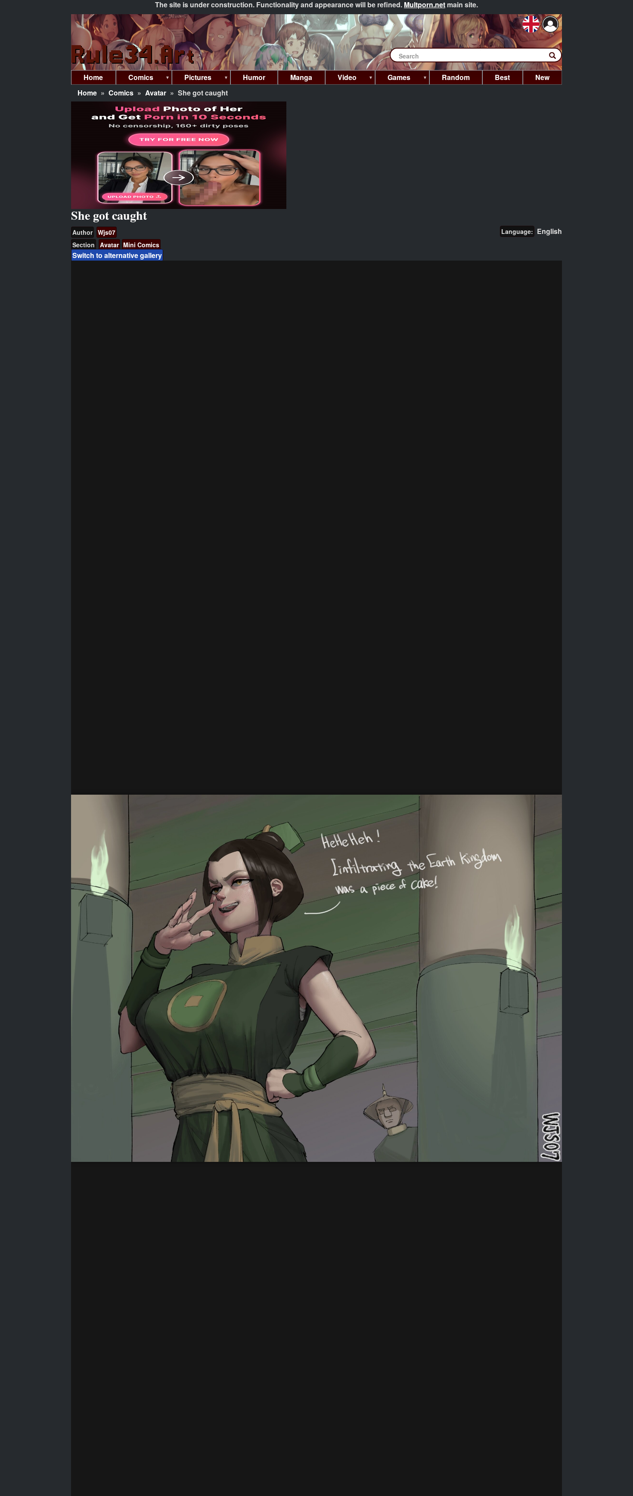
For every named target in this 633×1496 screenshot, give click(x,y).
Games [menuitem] (392, 78)
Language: (517, 231)
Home (87, 93)
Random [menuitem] (456, 77)
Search (556, 57)
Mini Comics (141, 244)
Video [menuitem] (341, 78)
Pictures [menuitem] (191, 78)
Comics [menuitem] (134, 78)
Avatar (155, 93)
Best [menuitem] (502, 77)
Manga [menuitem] (301, 77)
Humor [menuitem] (254, 77)
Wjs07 (106, 232)
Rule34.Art (133, 55)
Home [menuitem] (93, 77)
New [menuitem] (542, 77)
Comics (121, 93)
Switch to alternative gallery (117, 255)
